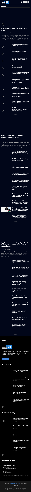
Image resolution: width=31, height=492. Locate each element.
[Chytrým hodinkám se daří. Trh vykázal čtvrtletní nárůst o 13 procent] (6, 304)
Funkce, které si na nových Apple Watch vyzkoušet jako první (19, 188)
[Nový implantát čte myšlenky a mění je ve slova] (7, 393)
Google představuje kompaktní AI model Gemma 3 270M (20, 371)
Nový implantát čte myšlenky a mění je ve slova (20, 393)
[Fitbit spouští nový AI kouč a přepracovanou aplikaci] (15, 125)
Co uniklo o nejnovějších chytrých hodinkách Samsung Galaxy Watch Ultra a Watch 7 (20, 202)
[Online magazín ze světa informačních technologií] (5, 2)
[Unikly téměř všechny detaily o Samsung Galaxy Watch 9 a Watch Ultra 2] (6, 74)
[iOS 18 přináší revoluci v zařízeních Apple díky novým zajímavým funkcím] (7, 401)
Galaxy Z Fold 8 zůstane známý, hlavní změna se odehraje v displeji (21, 378)
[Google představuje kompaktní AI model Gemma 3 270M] (7, 372)
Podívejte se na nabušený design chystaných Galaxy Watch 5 (19, 290)
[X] (28, 2)
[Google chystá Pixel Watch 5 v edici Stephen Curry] (6, 45)
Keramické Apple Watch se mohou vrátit (19, 52)
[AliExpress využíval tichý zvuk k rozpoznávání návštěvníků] (7, 420)
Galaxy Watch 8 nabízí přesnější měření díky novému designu (20, 180)
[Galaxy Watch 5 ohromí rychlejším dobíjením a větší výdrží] (6, 297)
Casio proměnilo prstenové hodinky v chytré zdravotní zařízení (19, 59)
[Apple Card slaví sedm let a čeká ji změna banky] (7, 441)
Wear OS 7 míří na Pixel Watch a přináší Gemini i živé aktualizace (20, 87)
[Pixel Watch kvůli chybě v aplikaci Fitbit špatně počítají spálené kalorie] (6, 283)
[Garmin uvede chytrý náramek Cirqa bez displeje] (6, 67)
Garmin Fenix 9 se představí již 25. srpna (14, 29)
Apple (2, 249)
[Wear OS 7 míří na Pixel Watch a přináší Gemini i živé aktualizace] (6, 88)
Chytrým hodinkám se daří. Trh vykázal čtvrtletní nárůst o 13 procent (20, 304)
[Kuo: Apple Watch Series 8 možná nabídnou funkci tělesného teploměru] (6, 326)
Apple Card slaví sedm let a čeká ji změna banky (21, 441)
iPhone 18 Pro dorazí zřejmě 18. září (20, 433)
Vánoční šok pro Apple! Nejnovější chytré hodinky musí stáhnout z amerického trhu (20, 261)
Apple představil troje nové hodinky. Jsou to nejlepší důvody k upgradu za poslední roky (20, 153)
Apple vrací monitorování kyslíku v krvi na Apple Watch (20, 166)
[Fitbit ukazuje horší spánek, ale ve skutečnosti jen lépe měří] (6, 174)
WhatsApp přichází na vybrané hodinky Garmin (20, 102)
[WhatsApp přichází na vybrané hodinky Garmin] (6, 102)
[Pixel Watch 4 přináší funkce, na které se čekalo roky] (6, 160)
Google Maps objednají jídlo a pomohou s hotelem (19, 385)
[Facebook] (24, 2)
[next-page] (5, 332)
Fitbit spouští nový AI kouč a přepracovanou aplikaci (12, 136)
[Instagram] (26, 2)
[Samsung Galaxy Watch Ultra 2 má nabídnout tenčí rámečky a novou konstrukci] (6, 81)
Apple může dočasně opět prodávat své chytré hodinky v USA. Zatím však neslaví (14, 245)
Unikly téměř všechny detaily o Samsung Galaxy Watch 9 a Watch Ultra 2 (20, 73)
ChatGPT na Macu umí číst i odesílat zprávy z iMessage (19, 448)
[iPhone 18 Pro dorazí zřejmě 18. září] (7, 434)
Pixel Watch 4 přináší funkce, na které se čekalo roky (20, 159)
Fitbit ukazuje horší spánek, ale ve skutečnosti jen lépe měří (20, 173)
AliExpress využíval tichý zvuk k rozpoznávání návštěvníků (20, 419)
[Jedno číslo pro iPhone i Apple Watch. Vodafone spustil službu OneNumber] (6, 269)
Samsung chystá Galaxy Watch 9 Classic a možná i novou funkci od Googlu (20, 95)
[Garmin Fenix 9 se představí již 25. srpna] (15, 17)
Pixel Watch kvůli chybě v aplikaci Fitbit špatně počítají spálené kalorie (20, 283)
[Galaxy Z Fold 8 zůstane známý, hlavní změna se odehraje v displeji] (7, 379)
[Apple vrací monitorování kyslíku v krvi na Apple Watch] (6, 167)
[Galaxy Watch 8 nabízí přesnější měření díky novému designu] (6, 181)
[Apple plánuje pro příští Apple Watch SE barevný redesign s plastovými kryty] (6, 195)
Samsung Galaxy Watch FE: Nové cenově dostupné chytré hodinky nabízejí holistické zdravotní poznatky (20, 210)
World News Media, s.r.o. (15, 483)
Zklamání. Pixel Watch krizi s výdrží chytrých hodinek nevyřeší (19, 311)
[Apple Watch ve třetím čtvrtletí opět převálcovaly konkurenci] (6, 276)
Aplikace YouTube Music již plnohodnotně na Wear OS (19, 318)
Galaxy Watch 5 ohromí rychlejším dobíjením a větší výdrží (19, 297)
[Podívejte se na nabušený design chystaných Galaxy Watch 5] (6, 290)
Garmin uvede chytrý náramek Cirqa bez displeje (20, 66)
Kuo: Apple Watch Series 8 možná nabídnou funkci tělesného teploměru (19, 325)
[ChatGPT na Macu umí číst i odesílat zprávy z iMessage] (7, 449)
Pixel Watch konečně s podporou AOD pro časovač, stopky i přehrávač (20, 109)
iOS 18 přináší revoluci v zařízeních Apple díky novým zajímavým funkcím (21, 400)
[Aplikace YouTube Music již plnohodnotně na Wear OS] (6, 319)
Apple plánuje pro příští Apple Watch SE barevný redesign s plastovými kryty (20, 195)
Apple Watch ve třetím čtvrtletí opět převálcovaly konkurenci (20, 275)
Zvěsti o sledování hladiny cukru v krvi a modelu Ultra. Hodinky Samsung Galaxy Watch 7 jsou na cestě (19, 217)
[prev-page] (2, 332)
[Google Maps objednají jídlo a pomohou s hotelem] (7, 386)
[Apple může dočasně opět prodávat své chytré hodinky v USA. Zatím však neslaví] (15, 232)
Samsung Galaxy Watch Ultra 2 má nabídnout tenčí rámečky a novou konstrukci (20, 81)
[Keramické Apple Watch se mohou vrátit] (6, 52)
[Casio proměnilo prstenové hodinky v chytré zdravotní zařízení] (6, 60)
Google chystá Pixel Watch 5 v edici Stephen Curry (20, 45)
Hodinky (3, 32)
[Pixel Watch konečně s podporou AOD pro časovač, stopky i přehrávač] (6, 109)
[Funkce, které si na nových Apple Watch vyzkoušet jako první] (6, 188)
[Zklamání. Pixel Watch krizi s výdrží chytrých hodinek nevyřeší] (6, 311)
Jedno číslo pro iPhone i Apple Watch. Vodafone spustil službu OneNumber (20, 269)
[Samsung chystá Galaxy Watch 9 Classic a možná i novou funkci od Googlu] (6, 95)
